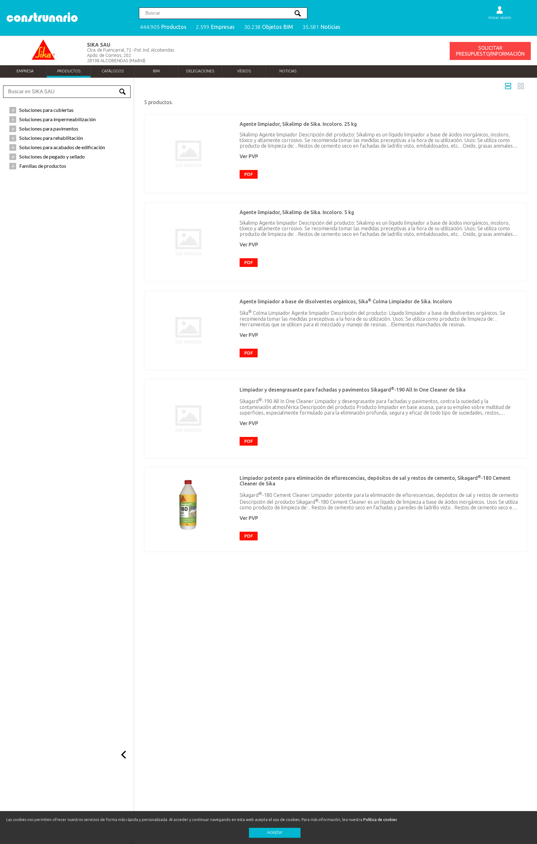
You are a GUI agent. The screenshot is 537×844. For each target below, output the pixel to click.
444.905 (163, 27)
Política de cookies (380, 819)
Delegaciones (200, 71)
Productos (68, 71)
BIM (156, 71)
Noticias (287, 71)
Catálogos (113, 71)
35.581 (321, 27)
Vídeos (244, 71)
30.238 (268, 27)
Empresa (25, 71)
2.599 (215, 27)
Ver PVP (249, 156)
